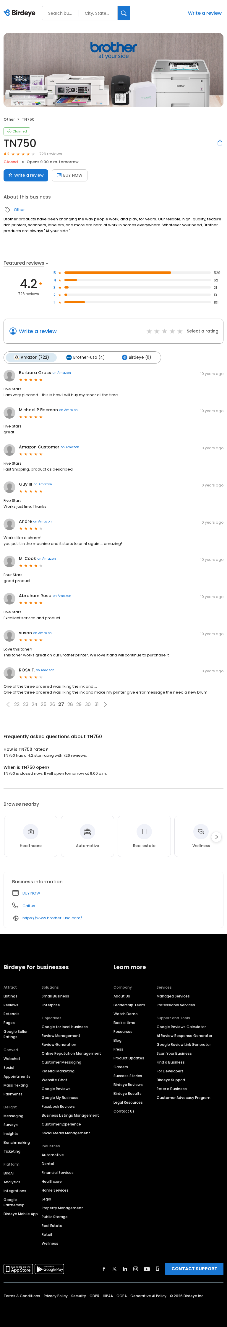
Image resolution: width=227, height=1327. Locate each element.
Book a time (124, 1022)
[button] (8, 704)
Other (9, 119)
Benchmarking (17, 1142)
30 (88, 704)
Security (78, 1295)
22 (17, 704)
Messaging (13, 1115)
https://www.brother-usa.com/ (52, 918)
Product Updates (129, 1058)
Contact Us (124, 1111)
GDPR (94, 1295)
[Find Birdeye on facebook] (104, 1269)
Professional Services (176, 1004)
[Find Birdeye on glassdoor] (157, 1269)
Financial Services (58, 1172)
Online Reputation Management (71, 1053)
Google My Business (60, 1097)
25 (43, 704)
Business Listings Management (70, 1115)
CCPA (121, 1295)
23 (25, 704)
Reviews (11, 1004)
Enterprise (51, 1004)
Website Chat (54, 1079)
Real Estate (52, 1225)
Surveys (11, 1124)
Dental (48, 1163)
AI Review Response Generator (184, 1035)
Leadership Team (129, 1004)
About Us (122, 996)
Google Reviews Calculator (181, 1026)
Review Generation (59, 1044)
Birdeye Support (171, 1079)
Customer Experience (61, 1124)
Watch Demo (126, 1013)
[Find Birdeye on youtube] (147, 1269)
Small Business (55, 996)
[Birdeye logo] (21, 13)
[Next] (216, 837)
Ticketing (12, 1151)
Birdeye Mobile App (21, 1213)
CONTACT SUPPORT (194, 1269)
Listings (10, 996)
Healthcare (52, 1181)
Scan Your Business (174, 1053)
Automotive (53, 1154)
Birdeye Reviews (128, 1084)
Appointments (17, 1076)
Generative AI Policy (148, 1295)
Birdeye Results (128, 1093)
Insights (11, 1133)
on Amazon (61, 372)
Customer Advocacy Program (183, 1097)
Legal (46, 1199)
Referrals (12, 1013)
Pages (9, 1022)
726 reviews (50, 154)
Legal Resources (128, 1102)
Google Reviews (56, 1088)
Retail (47, 1234)
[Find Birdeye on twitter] (114, 1269)
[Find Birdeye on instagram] (135, 1269)
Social (9, 1067)
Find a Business (171, 1062)
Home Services (55, 1190)
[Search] (124, 13)
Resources (123, 1031)
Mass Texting (16, 1085)
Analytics (12, 1182)
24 (35, 704)
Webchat (12, 1058)
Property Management (62, 1207)
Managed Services (173, 996)
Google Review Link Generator (184, 1044)
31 (97, 704)
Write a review (205, 13)
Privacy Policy (56, 1295)
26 (52, 704)
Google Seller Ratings (15, 1034)
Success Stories (128, 1075)
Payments (13, 1094)
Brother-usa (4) (89, 357)
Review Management (61, 1035)
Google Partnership (14, 1202)
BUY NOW (72, 175)
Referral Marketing (58, 1071)
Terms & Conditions (22, 1295)
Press (118, 1049)
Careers (121, 1066)
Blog (117, 1040)
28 (70, 704)
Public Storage (55, 1216)
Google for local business (65, 1026)
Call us (28, 906)
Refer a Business (172, 1088)
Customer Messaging (61, 1062)
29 (79, 704)
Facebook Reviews (58, 1106)
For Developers (170, 1071)
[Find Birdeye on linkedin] (125, 1269)
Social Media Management (66, 1133)
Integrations (15, 1190)
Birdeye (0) (140, 357)
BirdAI (9, 1173)
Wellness (50, 1243)
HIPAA (108, 1295)
